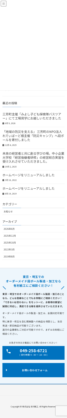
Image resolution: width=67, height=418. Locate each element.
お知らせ (8, 211)
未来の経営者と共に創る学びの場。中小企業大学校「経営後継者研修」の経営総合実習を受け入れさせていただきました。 (33, 157)
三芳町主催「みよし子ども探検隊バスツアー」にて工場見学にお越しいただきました (31, 116)
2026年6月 (9, 228)
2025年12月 (10, 235)
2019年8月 (9, 256)
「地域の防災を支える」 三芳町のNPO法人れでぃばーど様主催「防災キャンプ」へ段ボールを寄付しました (33, 135)
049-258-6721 (33, 351)
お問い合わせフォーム (35, 370)
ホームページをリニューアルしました (28, 175)
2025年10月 (10, 242)
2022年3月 (9, 249)
